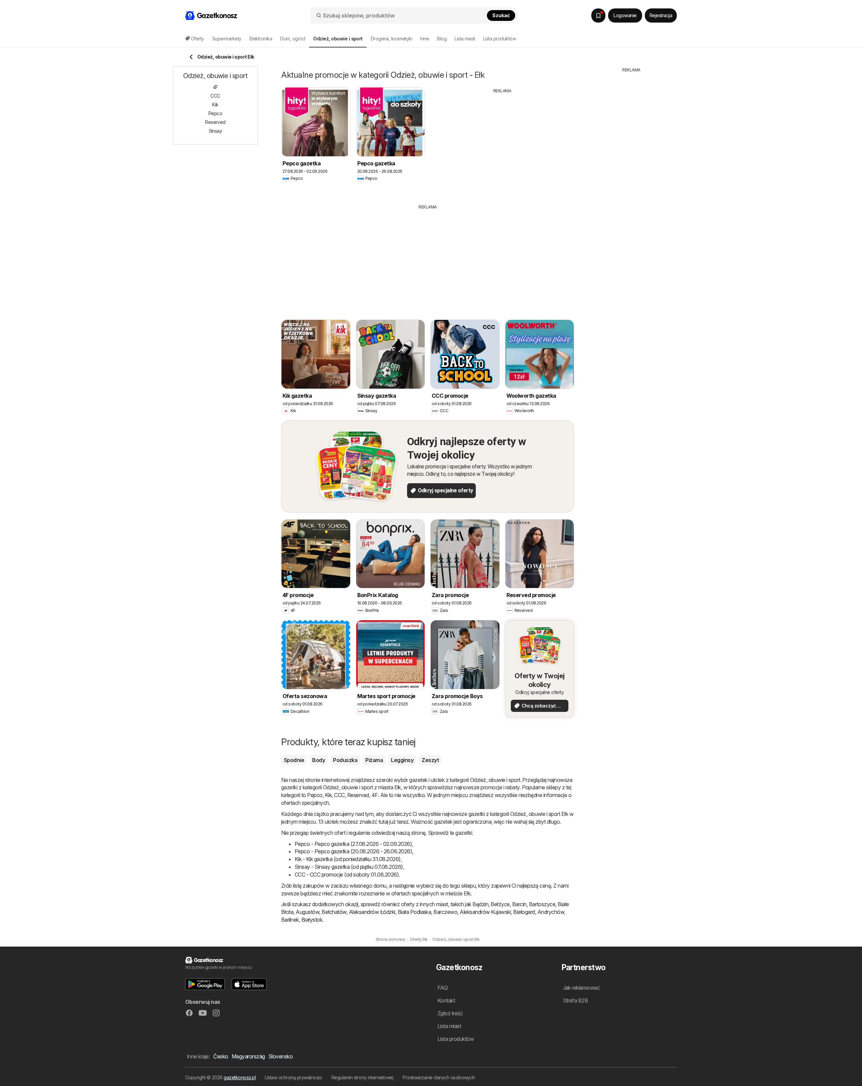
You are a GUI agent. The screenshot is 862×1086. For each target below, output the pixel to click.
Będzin (480, 904)
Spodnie (294, 760)
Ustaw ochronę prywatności (293, 1077)
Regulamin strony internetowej (362, 1077)
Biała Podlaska (414, 912)
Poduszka (345, 760)
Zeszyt (430, 760)
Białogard (524, 912)
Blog (441, 38)
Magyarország (248, 1056)
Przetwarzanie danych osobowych (439, 1077)
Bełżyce (500, 904)
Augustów (307, 912)
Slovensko (280, 1056)
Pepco (314, 795)
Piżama (374, 760)
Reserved (358, 795)
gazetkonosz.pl (240, 1077)
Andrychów (550, 912)
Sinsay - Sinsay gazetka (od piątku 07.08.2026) (349, 866)
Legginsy (402, 760)
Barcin (519, 904)
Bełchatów (334, 912)
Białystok (311, 919)
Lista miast (465, 38)
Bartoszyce (542, 904)
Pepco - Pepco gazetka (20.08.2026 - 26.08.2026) (353, 851)
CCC (339, 795)
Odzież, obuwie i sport (495, 780)
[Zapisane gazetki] (598, 15)
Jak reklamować (581, 987)
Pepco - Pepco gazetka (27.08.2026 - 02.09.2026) (353, 844)
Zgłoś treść (450, 1013)
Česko (220, 1056)
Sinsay (215, 131)
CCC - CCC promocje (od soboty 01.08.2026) (347, 874)
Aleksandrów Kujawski (485, 912)
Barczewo (445, 912)
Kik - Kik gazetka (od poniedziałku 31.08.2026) (348, 859)
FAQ (442, 987)
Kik (328, 795)
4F (374, 795)
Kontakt (446, 1000)
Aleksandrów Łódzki (372, 912)
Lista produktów (499, 38)
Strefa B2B (575, 1000)
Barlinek (290, 919)
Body (318, 760)
